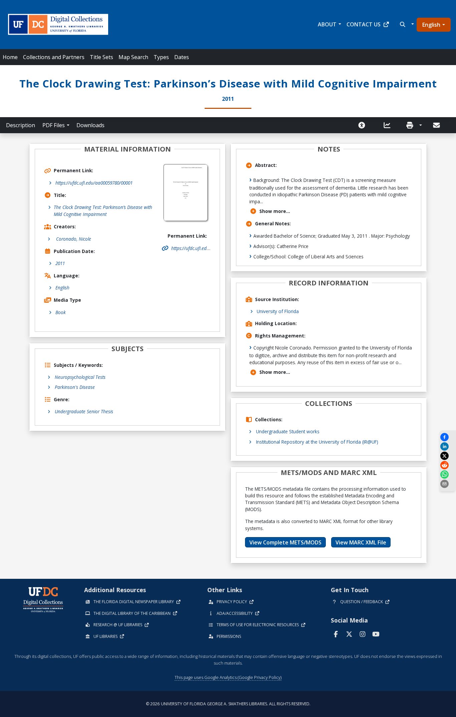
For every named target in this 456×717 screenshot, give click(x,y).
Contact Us (364, 24)
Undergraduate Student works (287, 431)
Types (161, 57)
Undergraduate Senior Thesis (84, 411)
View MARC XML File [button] (360, 542)
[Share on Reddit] (447, 465)
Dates (181, 57)
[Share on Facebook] (447, 437)
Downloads (90, 125)
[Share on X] (447, 456)
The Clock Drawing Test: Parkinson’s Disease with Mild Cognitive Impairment (103, 210)
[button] (406, 24)
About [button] (327, 24)
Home (10, 57)
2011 (60, 263)
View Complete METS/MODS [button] (285, 542)
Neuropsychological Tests (80, 377)
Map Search (133, 57)
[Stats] (389, 125)
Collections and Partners (53, 57)
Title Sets (101, 57)
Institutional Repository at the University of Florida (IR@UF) (317, 442)
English (431, 24)
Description (20, 125)
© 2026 (228, 704)
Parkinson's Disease (75, 387)
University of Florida (278, 311)
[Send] (437, 125)
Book (60, 312)
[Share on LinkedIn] (447, 446)
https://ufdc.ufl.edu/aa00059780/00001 (94, 183)
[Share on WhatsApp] (447, 474)
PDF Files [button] (53, 125)
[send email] (447, 484)
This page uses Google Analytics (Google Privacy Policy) (228, 677)
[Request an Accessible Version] (364, 125)
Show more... (274, 211)
